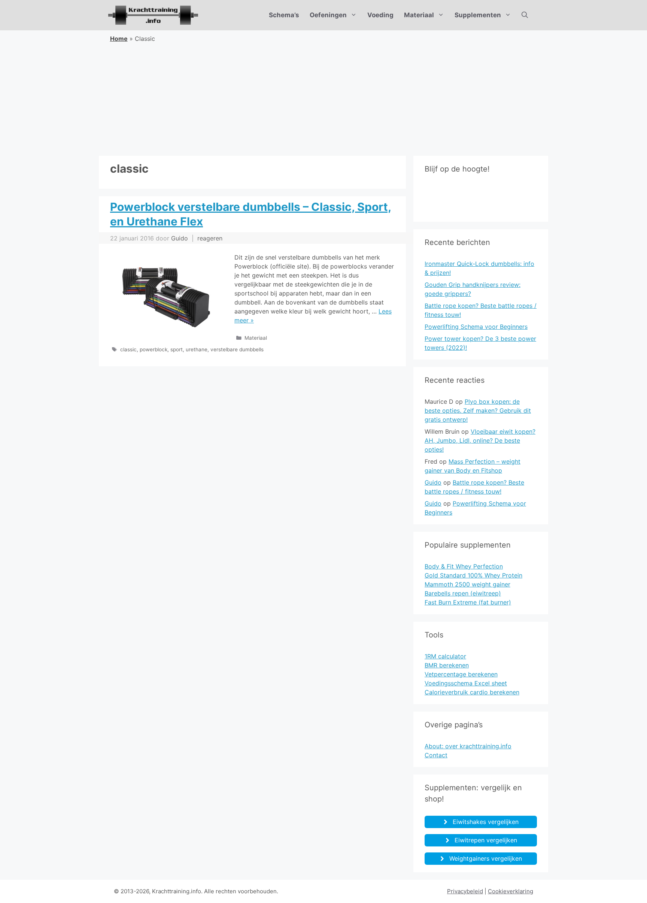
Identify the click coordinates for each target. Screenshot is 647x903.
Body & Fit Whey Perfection (464, 566)
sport (176, 349)
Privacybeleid (465, 891)
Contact (436, 755)
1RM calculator (445, 656)
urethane (196, 349)
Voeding (380, 15)
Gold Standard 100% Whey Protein (473, 575)
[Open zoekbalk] (524, 15)
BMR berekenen (447, 665)
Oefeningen (328, 15)
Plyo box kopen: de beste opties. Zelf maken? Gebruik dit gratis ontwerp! (478, 410)
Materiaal (419, 15)
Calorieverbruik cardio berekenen (472, 692)
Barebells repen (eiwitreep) (463, 593)
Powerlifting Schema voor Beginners (476, 326)
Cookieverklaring (510, 891)
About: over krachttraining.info (468, 746)
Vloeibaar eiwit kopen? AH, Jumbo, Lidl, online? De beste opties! (480, 440)
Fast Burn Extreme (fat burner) (468, 602)
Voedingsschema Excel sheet (466, 683)
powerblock (153, 349)
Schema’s (284, 15)
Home (119, 38)
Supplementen (478, 15)
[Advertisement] (323, 99)
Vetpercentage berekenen (461, 674)
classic (128, 349)
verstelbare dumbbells (237, 349)
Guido (433, 482)
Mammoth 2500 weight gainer (467, 584)
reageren (209, 238)
